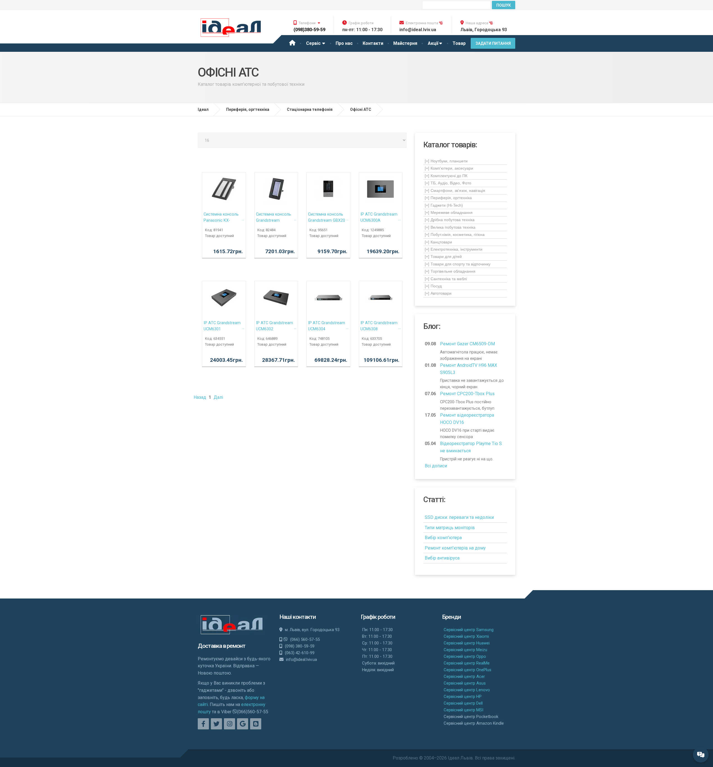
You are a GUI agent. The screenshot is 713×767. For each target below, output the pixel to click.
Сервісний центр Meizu (465, 649)
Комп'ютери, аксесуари (449, 168)
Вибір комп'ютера (443, 537)
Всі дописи (436, 465)
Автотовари (438, 293)
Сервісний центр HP (463, 696)
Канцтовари (438, 242)
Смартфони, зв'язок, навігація (455, 190)
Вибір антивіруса (442, 558)
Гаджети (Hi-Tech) (444, 205)
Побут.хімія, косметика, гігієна (455, 234)
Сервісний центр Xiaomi (466, 636)
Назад (200, 397)
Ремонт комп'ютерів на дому (455, 548)
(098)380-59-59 (309, 29)
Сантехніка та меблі (446, 279)
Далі (218, 397)
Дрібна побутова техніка (450, 220)
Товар (459, 43)
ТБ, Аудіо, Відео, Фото (448, 183)
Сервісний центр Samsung (469, 629)
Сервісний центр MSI (463, 709)
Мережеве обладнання (449, 212)
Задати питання (493, 43)
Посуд (433, 286)
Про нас (344, 43)
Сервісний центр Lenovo (467, 689)
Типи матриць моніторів (450, 527)
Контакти (373, 43)
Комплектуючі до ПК (446, 176)
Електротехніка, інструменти (453, 249)
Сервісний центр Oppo (465, 656)
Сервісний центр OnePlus (467, 669)
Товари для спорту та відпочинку (457, 264)
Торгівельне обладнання (450, 271)
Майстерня (405, 43)
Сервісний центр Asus (465, 683)
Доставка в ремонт (221, 646)
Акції (433, 43)
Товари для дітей (443, 256)
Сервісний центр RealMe (467, 663)
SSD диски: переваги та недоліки (459, 517)
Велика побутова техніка (450, 227)
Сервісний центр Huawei (467, 643)
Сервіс (314, 43)
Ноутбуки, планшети (446, 161)
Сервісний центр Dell (463, 703)
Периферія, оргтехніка (448, 198)
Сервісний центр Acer (464, 676)
